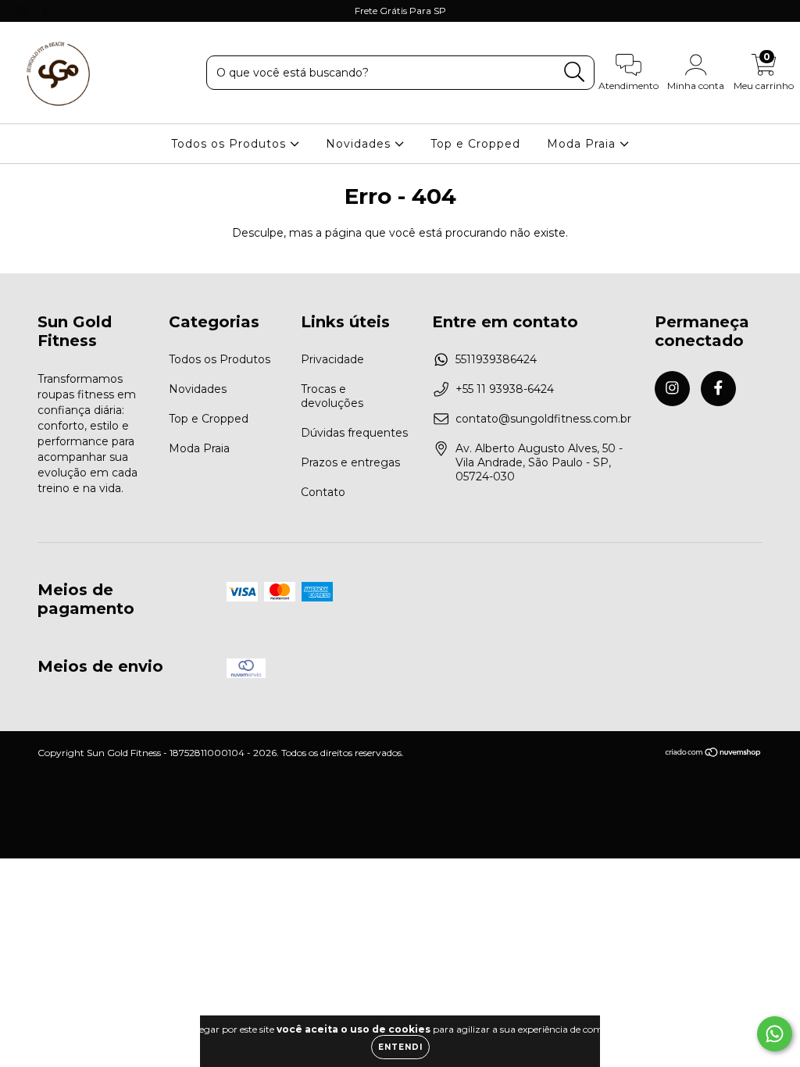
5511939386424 (496, 359)
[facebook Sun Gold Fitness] (45, 11)
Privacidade (332, 359)
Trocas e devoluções (332, 396)
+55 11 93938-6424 (504, 389)
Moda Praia (583, 144)
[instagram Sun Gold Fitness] (23, 11)
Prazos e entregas (350, 462)
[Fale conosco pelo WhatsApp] (774, 1033)
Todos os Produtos (230, 144)
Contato (323, 492)
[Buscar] (574, 72)
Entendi (400, 1047)
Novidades (360, 144)
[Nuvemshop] (713, 754)
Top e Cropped (475, 144)
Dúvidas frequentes (354, 433)
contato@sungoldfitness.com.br (543, 419)
